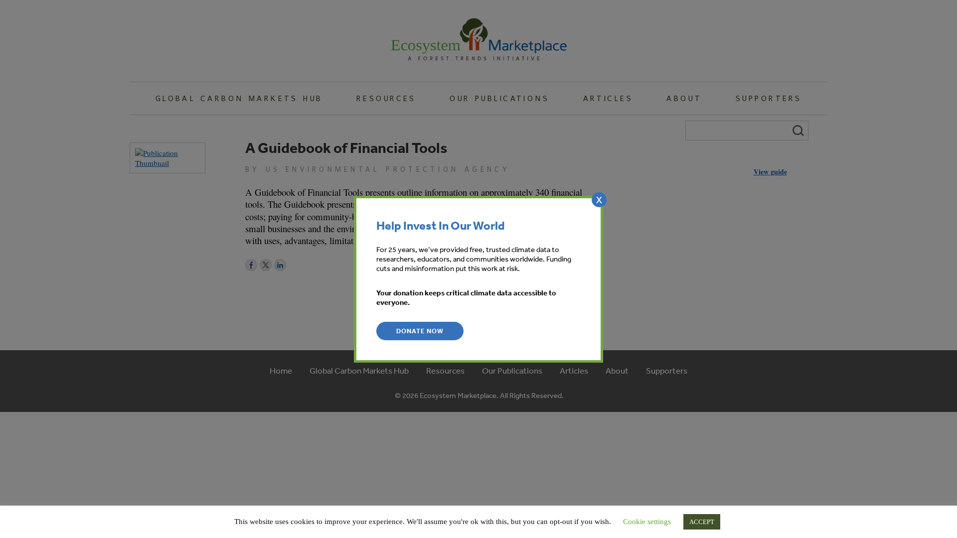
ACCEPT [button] (701, 522)
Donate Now (420, 331)
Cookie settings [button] (647, 522)
